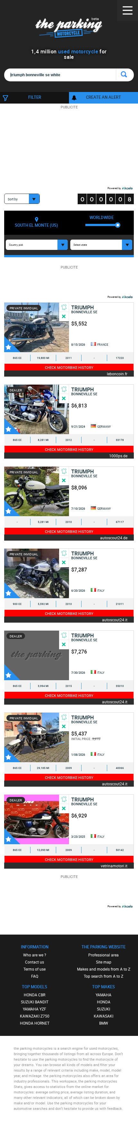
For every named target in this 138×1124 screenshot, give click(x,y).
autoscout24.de (113, 537)
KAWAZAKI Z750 (34, 1016)
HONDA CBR (34, 994)
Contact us (34, 961)
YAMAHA (103, 994)
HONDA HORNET (34, 1023)
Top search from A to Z (103, 976)
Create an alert (103, 97)
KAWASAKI (103, 1016)
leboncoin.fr (117, 373)
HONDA (103, 1001)
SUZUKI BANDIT (34, 1001)
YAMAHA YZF (34, 1008)
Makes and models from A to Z (103, 969)
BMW (103, 1023)
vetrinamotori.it (114, 865)
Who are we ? (34, 954)
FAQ (34, 976)
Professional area (103, 954)
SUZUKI (103, 1008)
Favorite (12, 344)
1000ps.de (118, 455)
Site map (103, 961)
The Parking (69, 29)
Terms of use (34, 969)
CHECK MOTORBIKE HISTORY (69, 367)
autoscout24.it (114, 619)
